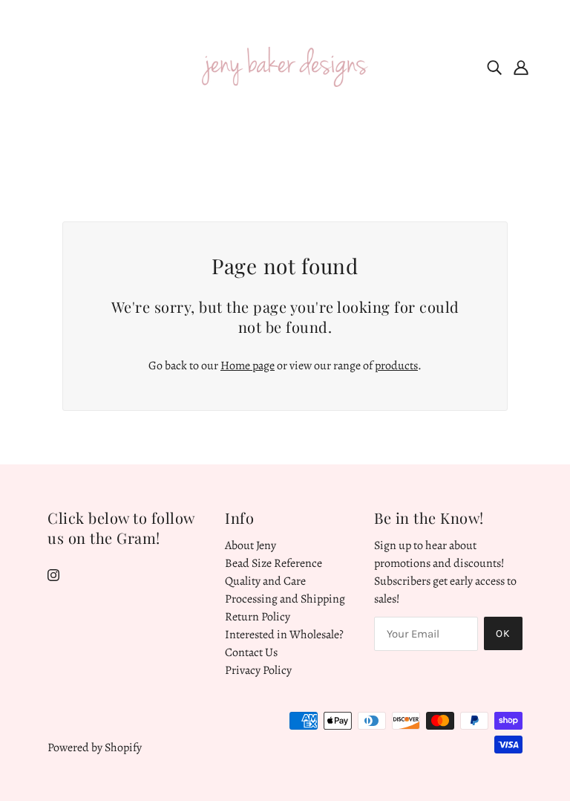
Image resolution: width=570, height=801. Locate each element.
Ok (503, 633)
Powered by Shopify (95, 747)
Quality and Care (265, 581)
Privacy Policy (258, 670)
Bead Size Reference (273, 563)
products (396, 365)
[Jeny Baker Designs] (285, 66)
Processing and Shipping (285, 599)
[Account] (521, 67)
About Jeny (250, 545)
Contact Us (251, 652)
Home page (247, 365)
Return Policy (257, 617)
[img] (494, 67)
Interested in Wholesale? (284, 634)
